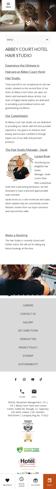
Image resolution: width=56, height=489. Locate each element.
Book (49, 485)
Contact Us (28, 314)
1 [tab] (9, 295)
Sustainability (28, 364)
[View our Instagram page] (24, 379)
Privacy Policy (28, 347)
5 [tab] (28, 295)
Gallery (28, 322)
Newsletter (28, 339)
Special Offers (22, 485)
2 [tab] (14, 295)
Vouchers (35, 485)
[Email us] (34, 393)
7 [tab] (37, 295)
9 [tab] (46, 295)
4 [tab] (23, 295)
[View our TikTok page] (41, 379)
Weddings (7, 485)
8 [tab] (42, 295)
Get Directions (28, 330)
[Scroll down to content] (28, 23)
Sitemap (28, 355)
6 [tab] (32, 295)
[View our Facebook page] (15, 379)
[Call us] (22, 393)
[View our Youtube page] (32, 379)
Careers (28, 305)
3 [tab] (18, 295)
